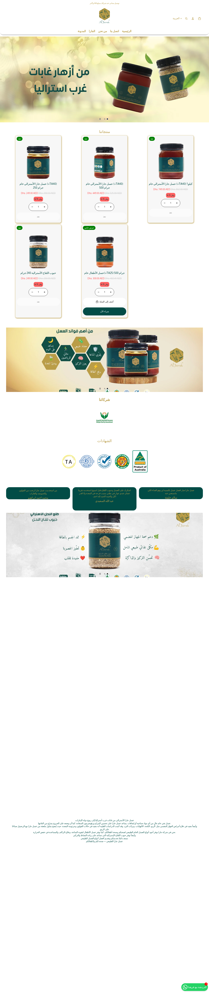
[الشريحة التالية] (205, 79)
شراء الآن (104, 311)
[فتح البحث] (186, 18)
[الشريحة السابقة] (3, 79)
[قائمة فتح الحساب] (192, 18)
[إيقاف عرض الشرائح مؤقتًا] (100, 119)
